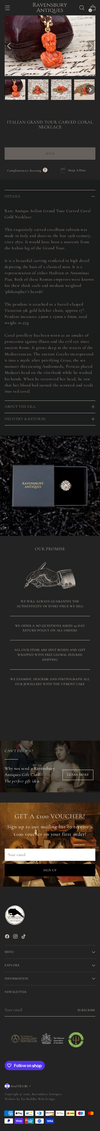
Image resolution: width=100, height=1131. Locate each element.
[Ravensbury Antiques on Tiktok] (24, 937)
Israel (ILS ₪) (19, 1086)
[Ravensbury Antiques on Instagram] (16, 937)
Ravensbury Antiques (47, 1094)
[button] (15, 89)
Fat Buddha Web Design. (38, 1099)
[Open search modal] (81, 8)
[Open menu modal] (7, 8)
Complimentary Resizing (27, 170)
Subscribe (86, 1010)
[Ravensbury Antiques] (50, 7)
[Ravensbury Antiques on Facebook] (8, 937)
